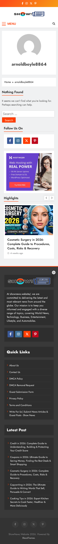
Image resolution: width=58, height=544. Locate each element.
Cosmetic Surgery (18, 231)
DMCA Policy (16, 378)
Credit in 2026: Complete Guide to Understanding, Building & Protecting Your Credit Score (29, 447)
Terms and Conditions (20, 405)
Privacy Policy (16, 398)
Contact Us (14, 372)
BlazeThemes (28, 538)
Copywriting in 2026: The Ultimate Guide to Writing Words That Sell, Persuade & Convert (28, 488)
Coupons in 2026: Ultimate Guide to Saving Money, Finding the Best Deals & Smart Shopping (30, 460)
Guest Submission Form (21, 392)
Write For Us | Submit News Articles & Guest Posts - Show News (28, 413)
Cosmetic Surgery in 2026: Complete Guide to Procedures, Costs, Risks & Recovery (28, 244)
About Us (14, 365)
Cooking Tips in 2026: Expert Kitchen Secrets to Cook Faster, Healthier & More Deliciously (29, 502)
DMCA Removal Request (21, 385)
